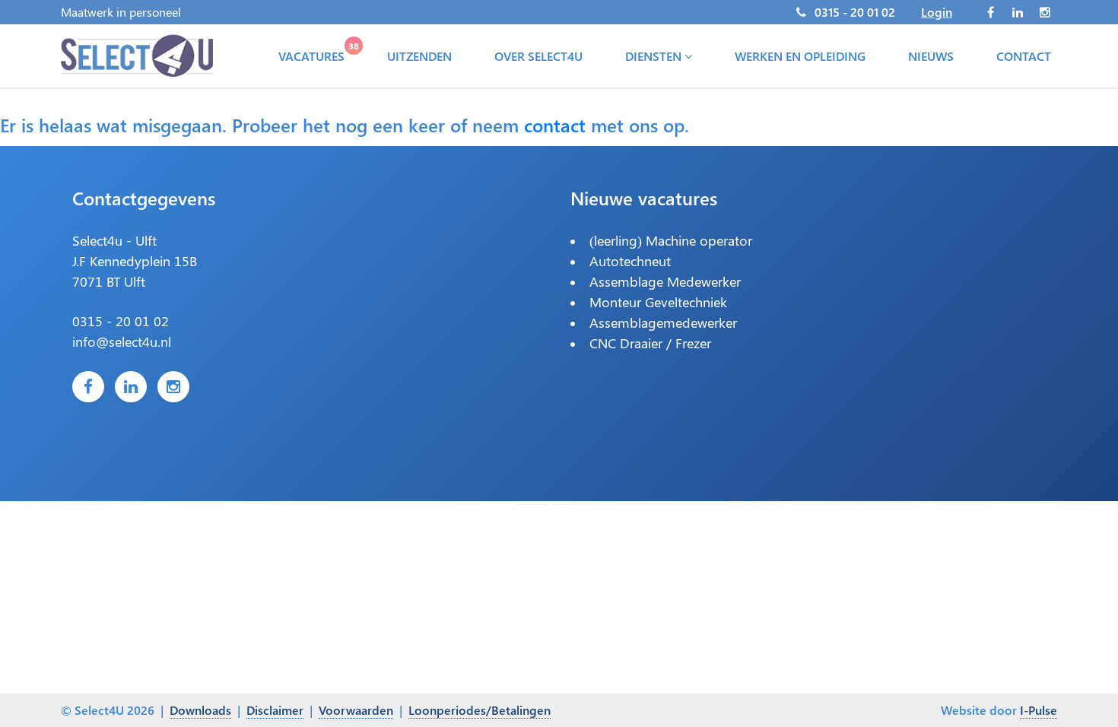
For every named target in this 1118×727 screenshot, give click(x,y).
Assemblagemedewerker (663, 322)
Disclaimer (274, 710)
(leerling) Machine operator (670, 240)
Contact (1023, 56)
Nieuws (931, 56)
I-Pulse (1038, 710)
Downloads (200, 710)
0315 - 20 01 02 (855, 12)
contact (555, 125)
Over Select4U (538, 56)
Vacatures (314, 52)
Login (936, 12)
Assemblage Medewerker (665, 281)
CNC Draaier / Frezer (650, 343)
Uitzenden (419, 56)
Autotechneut (630, 261)
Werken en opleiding (800, 56)
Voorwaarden (356, 710)
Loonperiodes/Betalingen (479, 710)
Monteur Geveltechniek (658, 302)
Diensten (654, 56)
